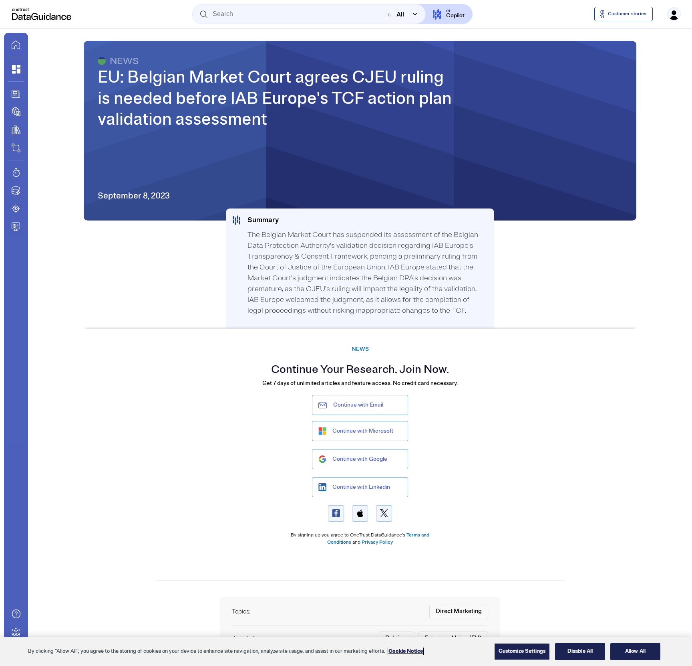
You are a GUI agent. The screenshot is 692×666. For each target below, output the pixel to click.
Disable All (580, 651)
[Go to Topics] (16, 130)
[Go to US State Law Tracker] (16, 208)
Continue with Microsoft (362, 430)
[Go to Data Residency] (16, 190)
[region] (346, 651)
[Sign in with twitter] (384, 513)
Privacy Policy (377, 542)
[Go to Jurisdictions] (16, 112)
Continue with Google (359, 458)
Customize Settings (522, 651)
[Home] (42, 14)
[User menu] (674, 14)
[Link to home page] (16, 45)
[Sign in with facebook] (336, 513)
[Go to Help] (16, 614)
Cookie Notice (405, 651)
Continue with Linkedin (361, 487)
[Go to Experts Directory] (16, 632)
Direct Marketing (459, 611)
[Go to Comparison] (16, 148)
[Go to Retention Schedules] (16, 172)
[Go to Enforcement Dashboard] (16, 227)
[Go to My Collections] (16, 69)
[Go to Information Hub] (16, 94)
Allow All (635, 651)
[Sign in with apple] (360, 513)
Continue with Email (358, 404)
